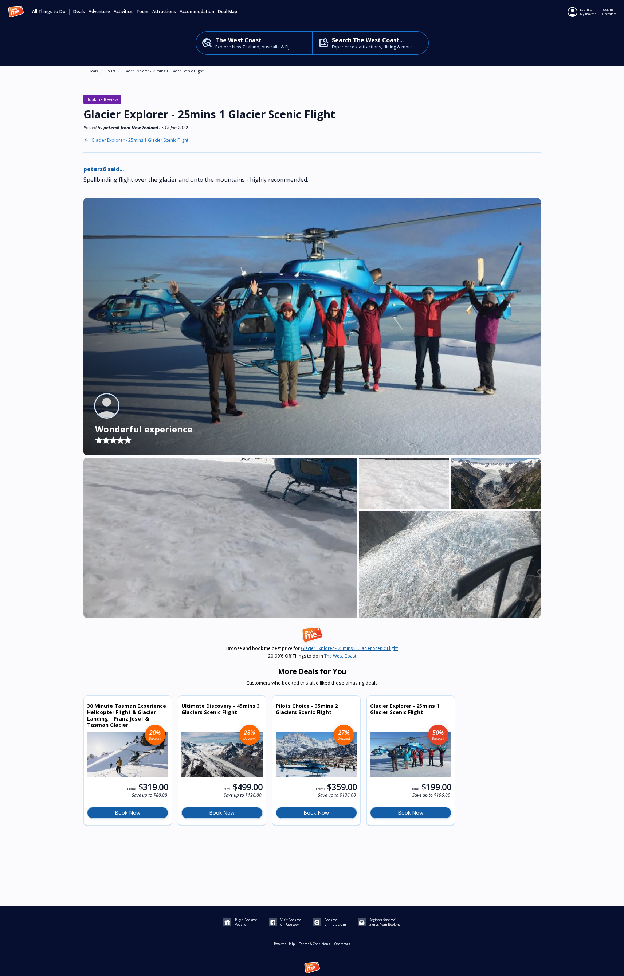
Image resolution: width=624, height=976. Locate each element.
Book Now (127, 812)
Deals (79, 12)
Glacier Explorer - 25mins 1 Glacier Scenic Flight (163, 71)
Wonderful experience (143, 429)
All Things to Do (49, 12)
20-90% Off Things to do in (312, 656)
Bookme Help (284, 943)
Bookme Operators (609, 11)
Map (232, 12)
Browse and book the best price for (312, 648)
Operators (342, 943)
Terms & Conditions (314, 943)
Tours (110, 71)
